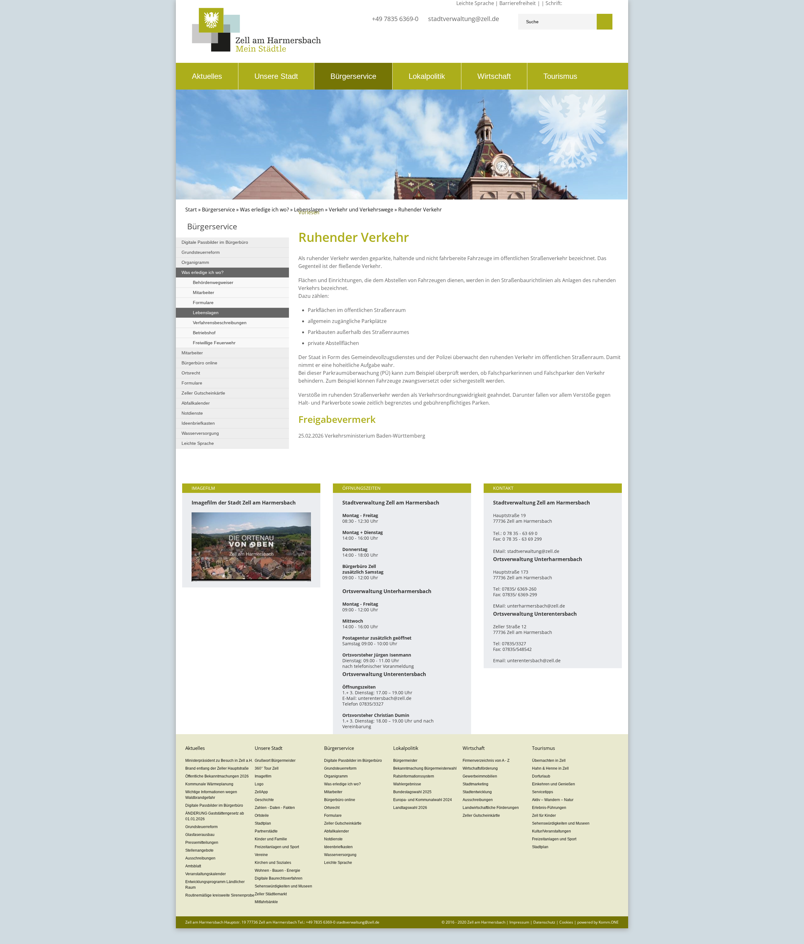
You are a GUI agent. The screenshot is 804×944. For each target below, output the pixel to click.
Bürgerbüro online (199, 362)
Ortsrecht (191, 372)
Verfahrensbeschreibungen (220, 322)
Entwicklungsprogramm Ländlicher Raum (215, 885)
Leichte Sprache (198, 443)
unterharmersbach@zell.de (536, 606)
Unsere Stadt (276, 76)
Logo (259, 784)
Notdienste (192, 413)
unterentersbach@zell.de (384, 698)
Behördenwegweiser (213, 282)
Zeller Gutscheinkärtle (203, 393)
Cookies (566, 922)
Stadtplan (263, 823)
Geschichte (264, 800)
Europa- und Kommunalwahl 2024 (422, 800)
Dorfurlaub (541, 776)
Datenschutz (544, 922)
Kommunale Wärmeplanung (209, 784)
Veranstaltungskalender (205, 874)
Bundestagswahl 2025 (412, 792)
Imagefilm (263, 776)
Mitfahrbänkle (266, 902)
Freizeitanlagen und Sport (277, 847)
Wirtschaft (494, 76)
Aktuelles (207, 76)
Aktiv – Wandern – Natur (552, 800)
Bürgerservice (353, 76)
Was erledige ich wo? (264, 209)
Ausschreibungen (200, 858)
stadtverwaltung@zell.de (463, 18)
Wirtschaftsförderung (480, 768)
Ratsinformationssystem (413, 776)
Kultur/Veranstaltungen (551, 831)
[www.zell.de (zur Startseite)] (256, 50)
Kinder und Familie (271, 839)
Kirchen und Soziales (273, 862)
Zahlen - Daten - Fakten (275, 807)
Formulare (203, 302)
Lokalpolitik (427, 76)
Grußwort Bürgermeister (275, 760)
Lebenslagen (206, 312)
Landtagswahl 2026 (410, 807)
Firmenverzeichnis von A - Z (486, 760)
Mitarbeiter (203, 292)
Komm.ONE (609, 922)
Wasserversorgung (200, 433)
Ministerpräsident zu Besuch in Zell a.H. (219, 760)
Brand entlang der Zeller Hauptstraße (217, 768)
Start (191, 209)
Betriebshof (204, 332)
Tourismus (560, 76)
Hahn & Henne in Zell (550, 768)
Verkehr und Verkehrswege (361, 209)
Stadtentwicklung (477, 792)
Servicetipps (542, 792)
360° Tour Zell (267, 768)
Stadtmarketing (475, 784)
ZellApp (261, 792)
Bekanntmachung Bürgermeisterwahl (425, 768)
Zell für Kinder (544, 815)
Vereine (261, 855)
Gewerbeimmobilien (480, 776)
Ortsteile (262, 815)
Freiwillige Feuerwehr (214, 342)
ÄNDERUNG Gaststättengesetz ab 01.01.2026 (214, 816)
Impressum (519, 922)
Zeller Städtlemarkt (271, 894)
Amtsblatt (193, 866)
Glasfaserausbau (200, 834)
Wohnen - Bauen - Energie (277, 870)
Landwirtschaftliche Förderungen (491, 807)
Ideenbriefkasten (198, 423)
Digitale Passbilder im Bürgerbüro (215, 242)
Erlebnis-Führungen (549, 807)
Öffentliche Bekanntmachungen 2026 (217, 776)
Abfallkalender (196, 403)
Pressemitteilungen (201, 842)
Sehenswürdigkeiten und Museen (283, 886)
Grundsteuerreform (201, 252)
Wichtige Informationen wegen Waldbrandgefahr (211, 795)
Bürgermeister (405, 760)
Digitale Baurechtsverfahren (278, 878)
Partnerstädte (266, 831)
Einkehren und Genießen (553, 784)
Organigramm (195, 262)
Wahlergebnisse (407, 784)
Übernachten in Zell (549, 760)
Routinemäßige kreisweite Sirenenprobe (219, 895)
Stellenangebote (199, 850)
